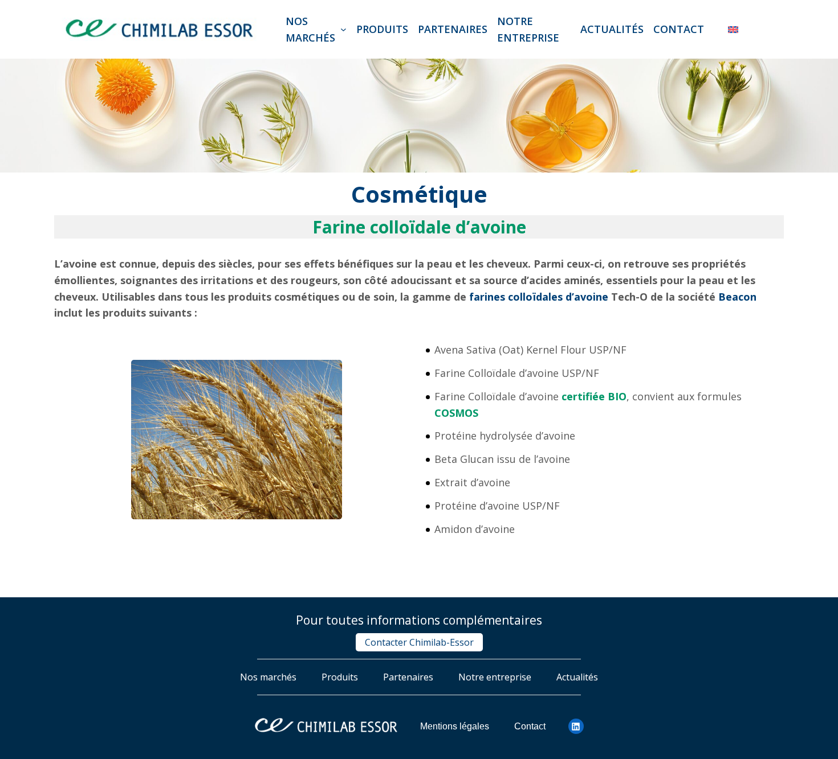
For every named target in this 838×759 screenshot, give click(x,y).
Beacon (737, 296)
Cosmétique (419, 194)
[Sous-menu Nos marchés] (343, 29)
